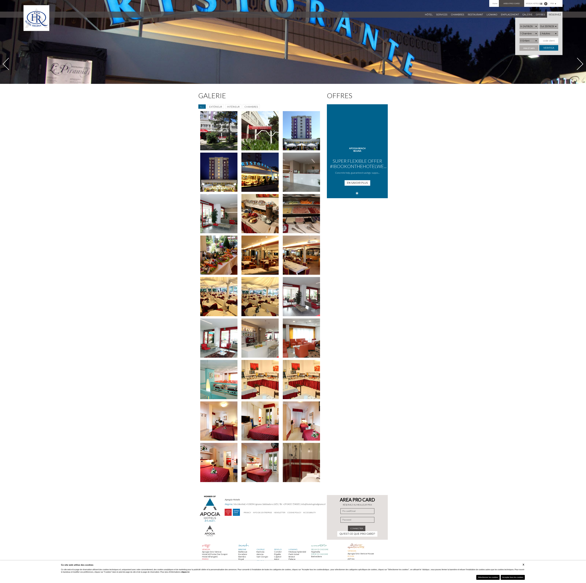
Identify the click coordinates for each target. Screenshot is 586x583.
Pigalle (277, 554)
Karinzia (260, 552)
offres (540, 14)
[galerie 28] (301, 421)
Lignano (492, 14)
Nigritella (315, 552)
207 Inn (351, 559)
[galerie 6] (260, 130)
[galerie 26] (219, 421)
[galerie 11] (219, 213)
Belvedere (316, 556)
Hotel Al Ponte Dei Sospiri (215, 554)
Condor (278, 552)
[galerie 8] (219, 172)
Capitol (277, 556)
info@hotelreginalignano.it (313, 504)
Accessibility (309, 512)
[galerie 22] (301, 338)
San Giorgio (262, 556)
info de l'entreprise (262, 512)
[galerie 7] (301, 130)
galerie (527, 14)
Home (494, 3)
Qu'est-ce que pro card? (357, 533)
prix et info (529, 48)
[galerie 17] (219, 296)
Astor (276, 559)
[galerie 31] (301, 462)
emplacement (510, 14)
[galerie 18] (260, 296)
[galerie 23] (219, 379)
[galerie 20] (219, 338)
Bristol (292, 556)
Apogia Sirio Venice (211, 552)
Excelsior (242, 554)
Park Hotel (294, 554)
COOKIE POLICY (294, 512)
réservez (555, 14)
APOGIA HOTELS (532, 3)
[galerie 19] (301, 296)
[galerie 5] (219, 130)
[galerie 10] (301, 172)
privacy (247, 512)
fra (552, 3)
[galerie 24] (260, 379)
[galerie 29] (219, 462)
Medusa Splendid (297, 552)
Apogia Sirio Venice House (361, 553)
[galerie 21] (260, 338)
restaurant (475, 14)
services (441, 14)
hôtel (429, 14)
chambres (457, 14)
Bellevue (242, 552)
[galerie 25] (301, 379)
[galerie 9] (260, 172)
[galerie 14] (219, 255)
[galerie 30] (260, 462)
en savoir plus (357, 182)
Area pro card (511, 3)
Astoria (260, 554)
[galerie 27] (260, 421)
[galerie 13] (301, 213)
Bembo (242, 556)
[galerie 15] (260, 255)
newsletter (279, 512)
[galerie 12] (260, 213)
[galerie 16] (301, 255)
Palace (292, 559)
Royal (241, 559)
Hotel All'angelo (210, 556)
